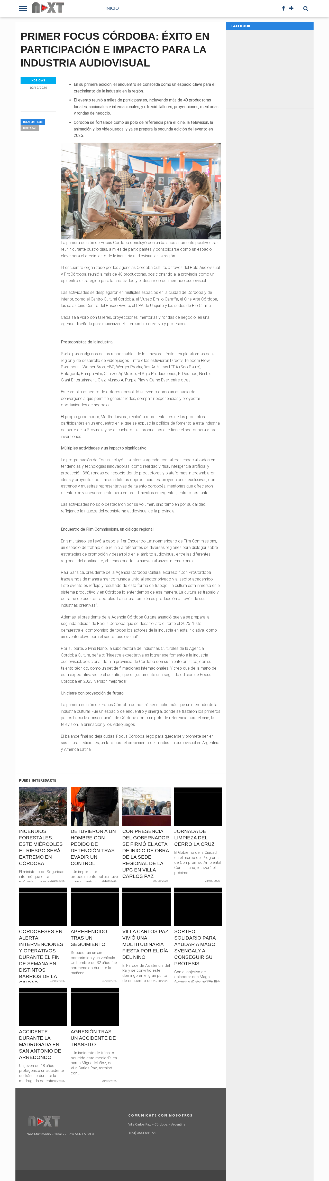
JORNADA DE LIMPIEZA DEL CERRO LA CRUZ (194, 838)
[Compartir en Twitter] (43, 817)
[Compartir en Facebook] (32, 817)
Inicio (112, 8)
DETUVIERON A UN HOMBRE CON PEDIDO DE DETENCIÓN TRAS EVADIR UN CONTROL (93, 847)
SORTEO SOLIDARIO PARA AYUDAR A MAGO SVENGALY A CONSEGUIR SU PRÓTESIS (195, 947)
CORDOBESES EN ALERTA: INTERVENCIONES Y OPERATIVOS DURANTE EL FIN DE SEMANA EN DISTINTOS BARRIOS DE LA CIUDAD (41, 957)
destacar (29, 128)
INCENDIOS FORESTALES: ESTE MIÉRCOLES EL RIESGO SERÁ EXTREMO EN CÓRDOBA (41, 847)
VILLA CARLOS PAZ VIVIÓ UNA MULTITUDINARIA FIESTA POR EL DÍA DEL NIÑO (145, 944)
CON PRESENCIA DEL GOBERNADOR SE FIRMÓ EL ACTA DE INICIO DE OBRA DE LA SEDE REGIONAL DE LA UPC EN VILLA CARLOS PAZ (145, 854)
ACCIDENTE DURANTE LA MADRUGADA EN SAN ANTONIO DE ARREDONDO (40, 1044)
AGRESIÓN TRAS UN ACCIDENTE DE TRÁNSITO (93, 1038)
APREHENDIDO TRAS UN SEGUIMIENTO (89, 938)
